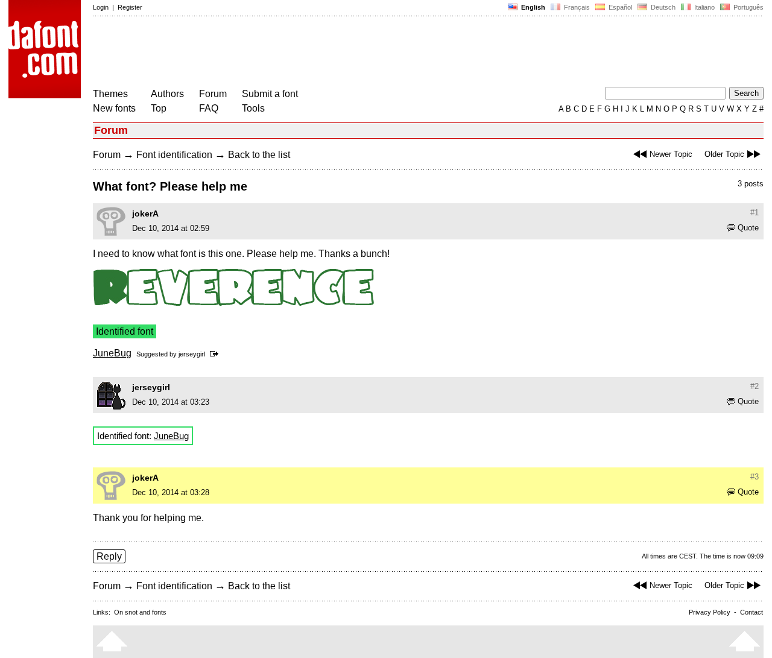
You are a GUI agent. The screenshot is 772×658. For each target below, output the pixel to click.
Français (576, 7)
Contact (751, 612)
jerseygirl (192, 354)
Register (130, 7)
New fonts (114, 108)
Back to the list (259, 155)
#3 (754, 476)
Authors (167, 94)
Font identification (174, 155)
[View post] (216, 354)
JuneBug (112, 353)
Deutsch (662, 7)
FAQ (208, 108)
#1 (754, 212)
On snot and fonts (140, 612)
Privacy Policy (709, 612)
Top (158, 108)
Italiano (704, 7)
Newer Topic (671, 154)
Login (101, 7)
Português (747, 7)
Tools (253, 108)
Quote (748, 227)
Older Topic (724, 154)
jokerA (145, 213)
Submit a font (270, 94)
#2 (754, 386)
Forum (213, 94)
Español (619, 7)
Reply (109, 556)
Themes (110, 94)
